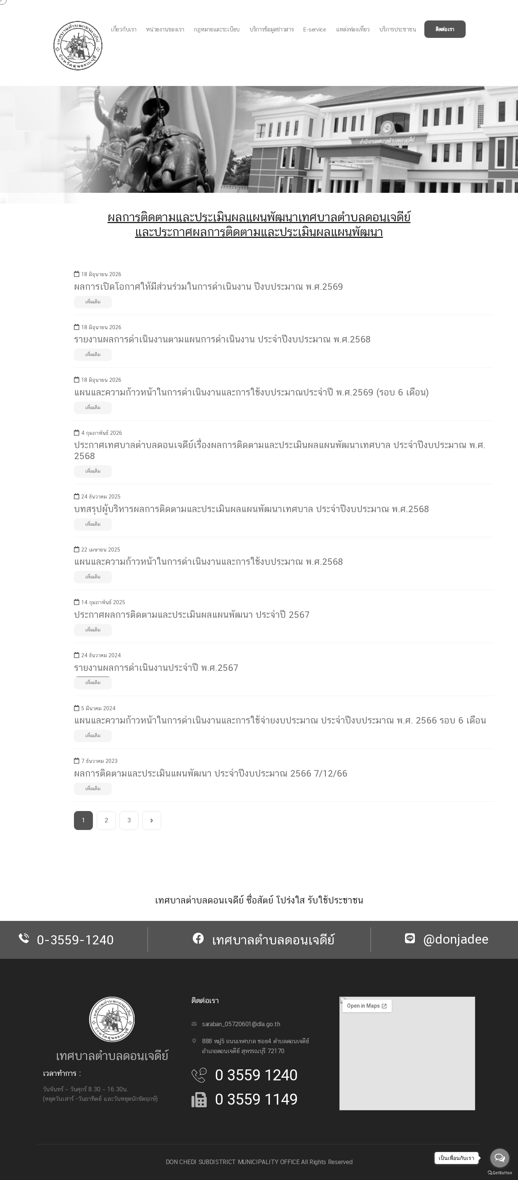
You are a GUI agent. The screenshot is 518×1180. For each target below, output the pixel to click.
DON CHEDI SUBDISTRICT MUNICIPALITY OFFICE (233, 1162)
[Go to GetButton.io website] (500, 1172)
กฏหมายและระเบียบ (217, 29)
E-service (314, 29)
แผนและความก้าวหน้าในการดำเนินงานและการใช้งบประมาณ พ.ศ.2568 (208, 561)
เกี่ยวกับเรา (123, 29)
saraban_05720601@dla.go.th (241, 1024)
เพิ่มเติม (92, 302)
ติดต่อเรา (445, 29)
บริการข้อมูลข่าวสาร (272, 29)
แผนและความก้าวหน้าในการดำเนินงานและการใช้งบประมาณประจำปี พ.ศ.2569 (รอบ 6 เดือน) (251, 392)
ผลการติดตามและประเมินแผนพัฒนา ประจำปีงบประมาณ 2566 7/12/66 (210, 773)
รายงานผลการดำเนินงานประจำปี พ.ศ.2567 (156, 667)
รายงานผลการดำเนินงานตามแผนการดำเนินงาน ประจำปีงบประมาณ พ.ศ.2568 (222, 339)
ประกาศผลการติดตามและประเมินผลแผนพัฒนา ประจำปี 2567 (191, 614)
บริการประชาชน (397, 29)
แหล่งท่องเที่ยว (353, 29)
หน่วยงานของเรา (165, 29)
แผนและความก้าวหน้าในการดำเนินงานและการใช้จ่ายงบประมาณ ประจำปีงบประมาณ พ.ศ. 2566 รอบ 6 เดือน (280, 720)
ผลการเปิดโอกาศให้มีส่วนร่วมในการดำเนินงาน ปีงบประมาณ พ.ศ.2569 (208, 286)
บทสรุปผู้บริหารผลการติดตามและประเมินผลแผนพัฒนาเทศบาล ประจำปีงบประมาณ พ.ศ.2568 (251, 508)
